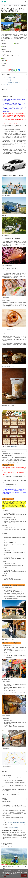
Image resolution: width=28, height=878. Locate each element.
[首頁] (4, 2)
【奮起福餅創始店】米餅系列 (9, 81)
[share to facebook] (19, 70)
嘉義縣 (3, 60)
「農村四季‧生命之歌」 (14, 446)
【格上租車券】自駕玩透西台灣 (9, 77)
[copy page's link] (12, 70)
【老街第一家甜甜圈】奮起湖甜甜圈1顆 (11, 83)
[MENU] (25, 2)
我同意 (25, 875)
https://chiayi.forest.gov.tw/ (18, 824)
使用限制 (4, 799)
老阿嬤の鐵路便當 (6, 84)
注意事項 (4, 771)
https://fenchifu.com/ (13, 827)
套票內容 (4, 89)
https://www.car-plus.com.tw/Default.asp (16, 822)
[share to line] (15, 70)
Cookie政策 (3, 875)
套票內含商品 (6, 74)
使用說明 (4, 451)
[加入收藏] (9, 70)
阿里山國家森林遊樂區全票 (8, 79)
